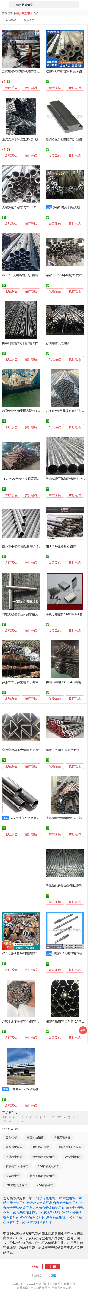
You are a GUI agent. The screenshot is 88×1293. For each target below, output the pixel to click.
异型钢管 (11, 1137)
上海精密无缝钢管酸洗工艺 (64, 818)
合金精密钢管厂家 (66, 1203)
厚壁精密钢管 (14, 1157)
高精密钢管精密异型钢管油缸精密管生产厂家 (32, 71)
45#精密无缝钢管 (16, 1185)
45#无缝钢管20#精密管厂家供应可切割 (28, 953)
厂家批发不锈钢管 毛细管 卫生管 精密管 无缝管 (33, 1021)
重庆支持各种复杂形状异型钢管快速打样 (29, 139)
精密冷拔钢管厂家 (39, 1203)
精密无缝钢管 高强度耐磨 (63, 750)
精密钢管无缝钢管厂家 (36, 1222)
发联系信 (11, 88)
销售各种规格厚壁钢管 (61, 546)
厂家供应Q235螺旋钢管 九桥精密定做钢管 (37, 1089)
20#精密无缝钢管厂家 (49, 1207)
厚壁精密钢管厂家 (59, 1217)
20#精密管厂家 (54, 1212)
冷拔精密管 (13, 1176)
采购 (82, 1030)
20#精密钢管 (73, 1157)
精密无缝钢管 (62, 1137)
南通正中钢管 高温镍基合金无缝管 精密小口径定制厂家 (39, 546)
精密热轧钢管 (40, 1147)
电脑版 (51, 1275)
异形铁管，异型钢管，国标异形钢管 (26, 682)
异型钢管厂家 (72, 1198)
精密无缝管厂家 (14, 1203)
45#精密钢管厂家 (32, 1217)
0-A (4, 1117)
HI (36, 1117)
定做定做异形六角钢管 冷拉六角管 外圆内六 (31, 750)
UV (4, 1121)
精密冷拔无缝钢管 (70, 1147)
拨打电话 (31, 88)
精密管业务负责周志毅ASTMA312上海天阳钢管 (33, 411)
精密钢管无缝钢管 (17, 1166)
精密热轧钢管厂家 (30, 1212)
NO (59, 1117)
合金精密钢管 (14, 1147)
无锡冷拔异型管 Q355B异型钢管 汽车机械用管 (33, 207)
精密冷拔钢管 (35, 1137)
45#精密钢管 (45, 1185)
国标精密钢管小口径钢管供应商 (23, 343)
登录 (35, 1266)
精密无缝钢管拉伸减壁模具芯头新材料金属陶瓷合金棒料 (39, 614)
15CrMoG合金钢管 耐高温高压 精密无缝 (29, 478)
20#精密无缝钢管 (48, 1166)
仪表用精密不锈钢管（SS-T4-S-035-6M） (37, 818)
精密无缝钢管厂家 (49, 1198)
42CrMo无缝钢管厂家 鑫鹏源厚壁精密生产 (30, 275)
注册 (53, 1266)
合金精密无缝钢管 (43, 1157)
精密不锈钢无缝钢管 (42, 1176)
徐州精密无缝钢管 (58, 343)
